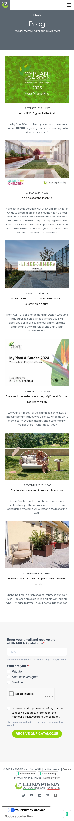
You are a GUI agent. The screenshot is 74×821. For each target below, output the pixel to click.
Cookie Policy (49, 773)
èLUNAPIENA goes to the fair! (37, 113)
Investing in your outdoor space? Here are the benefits (37, 581)
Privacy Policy (27, 773)
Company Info (51, 777)
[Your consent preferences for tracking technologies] (67, 814)
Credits (66, 769)
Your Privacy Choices (30, 810)
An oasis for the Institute (37, 198)
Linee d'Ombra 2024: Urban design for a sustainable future (37, 301)
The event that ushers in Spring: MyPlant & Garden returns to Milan (37, 399)
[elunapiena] (5, 5)
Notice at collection (19, 816)
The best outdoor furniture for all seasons (37, 490)
